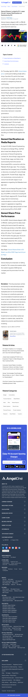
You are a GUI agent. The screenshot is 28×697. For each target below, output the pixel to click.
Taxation (20, 413)
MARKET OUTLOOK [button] (6, 525)
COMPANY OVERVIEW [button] (7, 501)
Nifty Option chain (7, 597)
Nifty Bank (10, 579)
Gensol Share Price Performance (11, 61)
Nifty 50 (4, 579)
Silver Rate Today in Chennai (9, 620)
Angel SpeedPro (6, 563)
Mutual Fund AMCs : (7, 632)
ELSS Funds (5, 644)
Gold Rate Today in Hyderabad (10, 610)
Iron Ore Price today (7, 629)
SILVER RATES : (5, 615)
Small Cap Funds (6, 646)
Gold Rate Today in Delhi (8, 607)
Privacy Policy (15, 673)
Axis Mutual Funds (7, 636)
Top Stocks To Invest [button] (7, 533)
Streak (15, 569)
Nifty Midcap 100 (6, 582)
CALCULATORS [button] (5, 509)
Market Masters (15, 402)
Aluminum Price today (18, 626)
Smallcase (10, 569)
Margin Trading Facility (16, 563)
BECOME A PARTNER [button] (7, 521)
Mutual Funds (15, 406)
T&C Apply (8, 673)
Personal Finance (7, 410)
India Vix (13, 584)
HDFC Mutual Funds (17, 636)
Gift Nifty (19, 584)
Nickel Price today (16, 628)
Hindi (4, 402)
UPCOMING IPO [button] (5, 529)
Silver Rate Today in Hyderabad (10, 616)
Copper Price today (7, 626)
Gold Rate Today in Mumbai (9, 605)
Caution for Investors (7, 687)
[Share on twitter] (8, 45)
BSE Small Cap (6, 584)
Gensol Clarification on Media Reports (12, 58)
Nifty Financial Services (8, 581)
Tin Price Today (17, 629)
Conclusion (6, 64)
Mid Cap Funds (12, 647)
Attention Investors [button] (8, 654)
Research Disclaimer (7, 664)
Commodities (12, 394)
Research (5, 413)
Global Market (17, 398)
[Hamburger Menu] (26, 2)
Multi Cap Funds (21, 647)
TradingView (5, 570)
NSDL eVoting (13, 682)
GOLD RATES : (5, 603)
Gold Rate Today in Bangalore (9, 612)
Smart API (5, 564)
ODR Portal (20, 682)
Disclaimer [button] (5, 660)
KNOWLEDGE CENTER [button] (7, 513)
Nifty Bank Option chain (18, 597)
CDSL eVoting (5, 682)
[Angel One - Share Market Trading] (6, 2)
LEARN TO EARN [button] (6, 517)
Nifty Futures (6, 589)
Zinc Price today (6, 628)
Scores (20, 666)
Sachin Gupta (9, 17)
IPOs (9, 402)
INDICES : (4, 577)
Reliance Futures (18, 590)
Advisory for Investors (7, 680)
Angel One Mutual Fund (8, 634)
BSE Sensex (15, 582)
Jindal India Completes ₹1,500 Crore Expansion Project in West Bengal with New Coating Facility (13, 359)
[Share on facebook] (12, 45)
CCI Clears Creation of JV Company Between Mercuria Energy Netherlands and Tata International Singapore (13, 350)
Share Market (13, 413)
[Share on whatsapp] (5, 45)
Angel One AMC (6, 557)
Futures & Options (7, 398)
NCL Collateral (16, 680)
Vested (20, 569)
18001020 (6, 540)
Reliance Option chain (8, 600)
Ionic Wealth (13, 557)
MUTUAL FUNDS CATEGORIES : (9, 642)
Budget (5, 394)
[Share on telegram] (2, 45)
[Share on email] (15, 45)
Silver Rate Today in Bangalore (10, 618)
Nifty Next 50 (19, 581)
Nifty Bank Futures (15, 589)
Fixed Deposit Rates (13, 564)
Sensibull (4, 569)
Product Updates (17, 410)
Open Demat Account (17, 2)
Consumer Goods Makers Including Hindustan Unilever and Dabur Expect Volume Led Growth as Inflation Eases (13, 367)
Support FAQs (15, 540)
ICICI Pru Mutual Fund (7, 638)
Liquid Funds (13, 644)
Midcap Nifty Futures (8, 590)
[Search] (24, 2)
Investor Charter (19, 677)
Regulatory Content (17, 664)
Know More (13, 336)
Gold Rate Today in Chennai (9, 608)
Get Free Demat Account (14, 695)
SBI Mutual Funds (19, 634)
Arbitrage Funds (16, 646)
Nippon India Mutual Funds (9, 639)
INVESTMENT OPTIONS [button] (7, 505)
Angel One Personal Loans (8, 677)
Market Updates (6, 406)
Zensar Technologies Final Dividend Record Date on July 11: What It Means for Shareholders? (13, 375)
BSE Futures (6, 592)
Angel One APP (6, 561)
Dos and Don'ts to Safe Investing (9, 666)
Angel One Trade (14, 561)
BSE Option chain (19, 600)
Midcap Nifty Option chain (9, 599)
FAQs (3, 673)
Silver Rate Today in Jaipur (9, 621)
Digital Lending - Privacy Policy (9, 675)
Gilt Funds (5, 647)
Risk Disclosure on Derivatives (9, 684)
